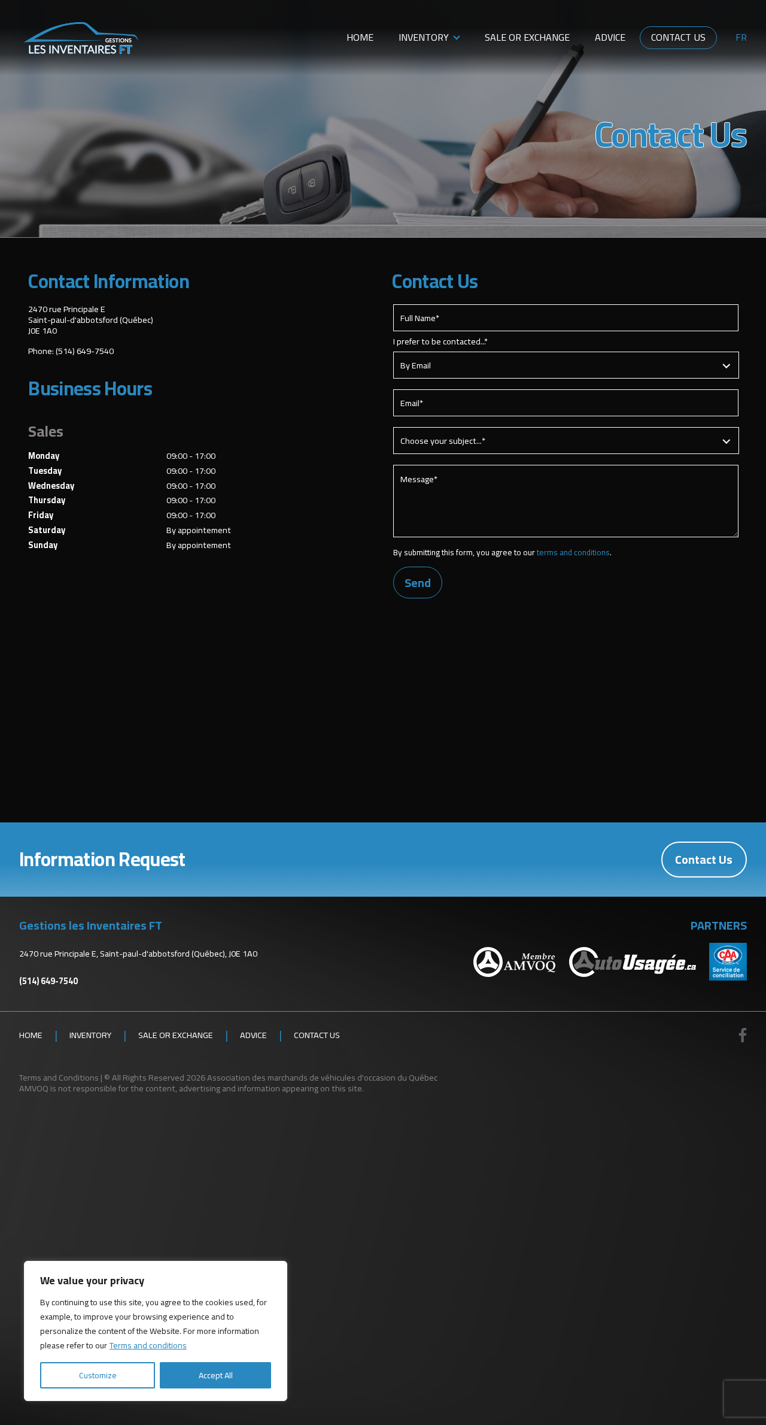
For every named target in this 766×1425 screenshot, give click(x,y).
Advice (610, 37)
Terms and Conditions (59, 1077)
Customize (98, 1375)
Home (359, 37)
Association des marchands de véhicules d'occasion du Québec (322, 1077)
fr (741, 37)
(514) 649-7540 (85, 351)
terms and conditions (573, 552)
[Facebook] (742, 1035)
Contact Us (678, 37)
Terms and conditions (148, 1345)
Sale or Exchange (527, 37)
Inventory (424, 37)
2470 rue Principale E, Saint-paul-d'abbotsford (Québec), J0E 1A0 (138, 953)
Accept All (216, 1375)
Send (418, 582)
